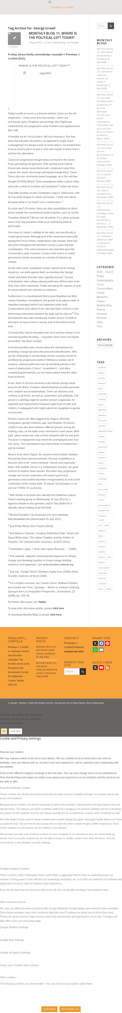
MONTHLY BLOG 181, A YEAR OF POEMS (105, 174)
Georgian (101, 442)
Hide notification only (70, 1009)
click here (58, 608)
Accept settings (49, 1009)
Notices (101, 309)
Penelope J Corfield (102, 518)
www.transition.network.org (58, 564)
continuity (101, 399)
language (101, 495)
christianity (102, 394)
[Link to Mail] (111, 706)
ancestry (101, 378)
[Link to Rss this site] (107, 706)
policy (107, 525)
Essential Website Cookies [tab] (15, 788)
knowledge (102, 479)
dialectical (102, 415)
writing (108, 589)
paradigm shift (103, 510)
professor (102, 541)
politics (100, 536)
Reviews (102, 318)
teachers (101, 557)
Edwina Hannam (79, 703)
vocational (102, 584)
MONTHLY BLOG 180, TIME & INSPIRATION (105, 190)
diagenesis (102, 410)
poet (100, 525)
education (102, 426)
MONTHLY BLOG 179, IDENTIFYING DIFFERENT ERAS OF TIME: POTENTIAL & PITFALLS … (105, 213)
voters (100, 589)
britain (100, 389)
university (102, 578)
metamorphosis (104, 505)
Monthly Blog (59, 42)
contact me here (74, 651)
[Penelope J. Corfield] (61, 7)
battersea (101, 383)
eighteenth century (105, 431)
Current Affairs (105, 288)
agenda (101, 373)
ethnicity (101, 436)
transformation (103, 568)
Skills (100, 322)
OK (4, 731)
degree (101, 405)
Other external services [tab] (13, 902)
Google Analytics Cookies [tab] (14, 868)
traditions (101, 562)
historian (101, 452)
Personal (102, 313)
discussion (102, 420)
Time (99, 326)
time (109, 557)
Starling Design (98, 703)
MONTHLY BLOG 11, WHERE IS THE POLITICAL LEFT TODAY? (53, 35)
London (101, 500)
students (101, 552)
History (101, 301)
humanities (102, 468)
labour (100, 484)
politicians (102, 531)
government (102, 447)
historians (102, 458)
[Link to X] (102, 706)
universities (102, 573)
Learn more (15, 731)
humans (101, 473)
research (101, 546)
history (100, 463)
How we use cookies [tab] (11, 752)
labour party (102, 489)
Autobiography (105, 280)
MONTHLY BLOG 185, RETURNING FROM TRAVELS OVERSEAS (46, 650)
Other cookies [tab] (8, 977)
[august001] (14, 38)
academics (102, 367)
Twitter (42, 602)
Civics (49, 42)
